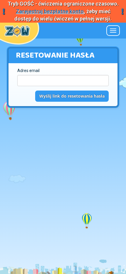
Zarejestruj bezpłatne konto (50, 11)
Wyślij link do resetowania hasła (72, 96)
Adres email (28, 70)
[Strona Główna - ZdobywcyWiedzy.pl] (17, 30)
